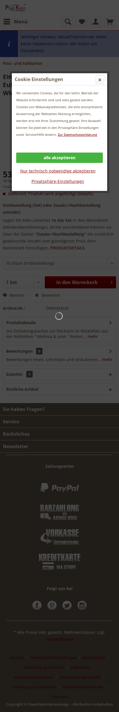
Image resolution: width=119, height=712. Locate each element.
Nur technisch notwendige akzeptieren (58, 171)
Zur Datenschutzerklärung (77, 134)
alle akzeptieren (59, 157)
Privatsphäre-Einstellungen (57, 181)
